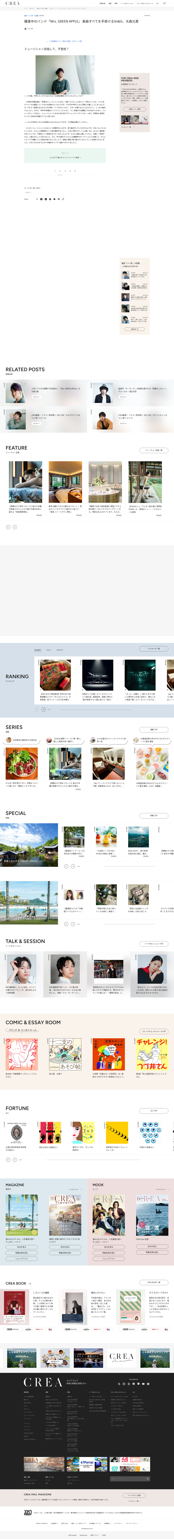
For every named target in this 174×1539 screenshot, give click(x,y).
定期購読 (106, 1523)
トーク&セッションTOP (95, 1396)
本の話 (104, 1535)
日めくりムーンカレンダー (140, 1412)
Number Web (83, 1535)
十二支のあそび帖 (116, 1409)
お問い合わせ (64, 1523)
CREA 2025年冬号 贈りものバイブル (72, 1435)
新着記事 (102, 3)
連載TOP (48, 1396)
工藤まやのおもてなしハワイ (53, 1411)
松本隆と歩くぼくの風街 (95, 1408)
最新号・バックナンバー (30, 1480)
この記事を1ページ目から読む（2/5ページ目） (66, 41)
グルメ (25, 1406)
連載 (110, 3)
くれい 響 (30, 29)
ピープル (48, 1480)
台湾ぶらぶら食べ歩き (52, 1399)
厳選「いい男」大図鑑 (34, 16)
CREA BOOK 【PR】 (29, 1483)
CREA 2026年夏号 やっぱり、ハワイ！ (72, 1400)
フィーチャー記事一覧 (153, 450)
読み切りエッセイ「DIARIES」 (119, 1403)
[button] (8, 527)
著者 (47, 1483)
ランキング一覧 (154, 648)
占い (157, 3)
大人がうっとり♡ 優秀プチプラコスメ (54, 1434)
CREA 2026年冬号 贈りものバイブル (72, 1412)
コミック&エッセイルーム (145, 3)
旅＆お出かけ (27, 1403)
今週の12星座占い (137, 1406)
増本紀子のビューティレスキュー (54, 1439)
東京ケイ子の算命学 (138, 1409)
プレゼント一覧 (126, 127)
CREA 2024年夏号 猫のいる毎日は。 (72, 1445)
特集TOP (69, 1396)
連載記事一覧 (134, 329)
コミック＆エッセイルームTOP (154, 1031)
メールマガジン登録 (134, 1495)
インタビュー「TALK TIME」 (118, 1412)
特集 (116, 3)
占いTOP (153, 1111)
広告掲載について (94, 1523)
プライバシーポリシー (132, 1523)
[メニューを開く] (164, 3)
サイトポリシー (118, 1523)
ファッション (27, 1418)
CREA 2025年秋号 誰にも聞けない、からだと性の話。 (75, 1418)
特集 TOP (153, 815)
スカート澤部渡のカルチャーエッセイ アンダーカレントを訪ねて (119, 1420)
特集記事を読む (21, 1253)
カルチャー (28, 192)
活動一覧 (69, 1483)
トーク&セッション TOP (153, 944)
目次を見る (21, 1247)
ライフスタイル (28, 1412)
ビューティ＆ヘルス (29, 1415)
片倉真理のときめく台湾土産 (53, 1403)
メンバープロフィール (73, 1480)
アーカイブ (27, 1427)
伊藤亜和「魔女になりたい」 (119, 1399)
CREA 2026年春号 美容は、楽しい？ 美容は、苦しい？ (75, 1406)
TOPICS (26, 1436)
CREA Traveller (72, 1535)
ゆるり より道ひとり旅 (117, 1425)
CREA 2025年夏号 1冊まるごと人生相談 (73, 1425)
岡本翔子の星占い (137, 1399)
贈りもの (26, 1399)
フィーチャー (27, 1430)
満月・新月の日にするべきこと (141, 1415)
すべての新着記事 (28, 1396)
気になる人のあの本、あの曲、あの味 (97, 1400)
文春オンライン (94, 1535)
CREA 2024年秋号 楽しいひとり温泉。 (72, 1440)
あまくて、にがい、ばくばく (118, 1415)
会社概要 (53, 1523)
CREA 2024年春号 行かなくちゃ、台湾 (72, 1450)
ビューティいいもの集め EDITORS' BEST (52, 1429)
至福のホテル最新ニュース (53, 1414)
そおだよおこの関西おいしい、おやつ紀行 (54, 1418)
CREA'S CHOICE (28, 1433)
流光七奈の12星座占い (139, 1403)
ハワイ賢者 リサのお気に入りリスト (54, 1407)
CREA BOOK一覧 (153, 1282)
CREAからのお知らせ (30, 1439)
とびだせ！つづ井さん (117, 1406)
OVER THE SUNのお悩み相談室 (97, 1411)
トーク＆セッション (127, 3)
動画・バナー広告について (78, 1523)
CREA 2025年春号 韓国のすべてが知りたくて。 (75, 1430)
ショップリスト (21, 1258)
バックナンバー (74, 1189)
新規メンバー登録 (134, 109)
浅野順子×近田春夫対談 (95, 1405)
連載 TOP (153, 729)
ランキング (27, 1423)
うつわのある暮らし (51, 1425)
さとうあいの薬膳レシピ (52, 1422)
